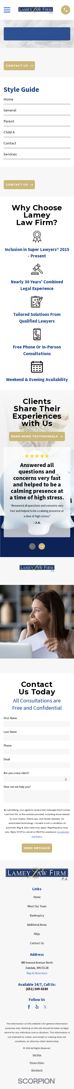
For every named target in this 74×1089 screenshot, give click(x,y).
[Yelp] (37, 1007)
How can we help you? (17, 787)
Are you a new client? (16, 773)
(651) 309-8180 (37, 989)
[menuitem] (37, 100)
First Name (10, 718)
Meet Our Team (36, 906)
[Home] (35, 10)
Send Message (37, 848)
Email (7, 759)
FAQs (37, 934)
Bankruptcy (37, 915)
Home (37, 897)
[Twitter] (45, 1007)
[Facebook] (29, 1007)
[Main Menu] (7, 10)
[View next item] (41, 546)
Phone (8, 745)
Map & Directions (36, 973)
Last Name (10, 732)
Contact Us (37, 943)
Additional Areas (37, 925)
